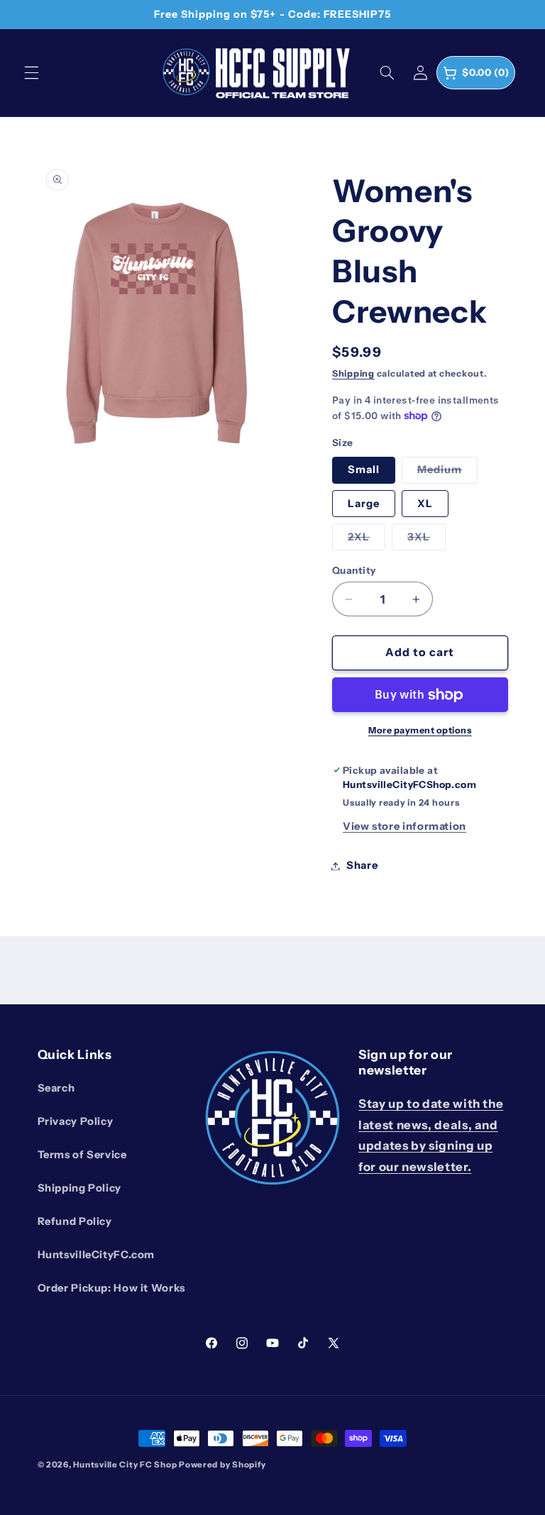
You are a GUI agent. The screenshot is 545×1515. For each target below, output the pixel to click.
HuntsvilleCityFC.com (96, 1254)
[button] (31, 72)
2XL (359, 537)
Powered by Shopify (222, 1465)
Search (56, 1088)
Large (364, 503)
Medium (439, 469)
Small (364, 469)
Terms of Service (82, 1154)
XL (425, 503)
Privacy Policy (76, 1121)
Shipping (353, 373)
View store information (404, 826)
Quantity (353, 570)
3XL (418, 537)
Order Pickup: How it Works (111, 1288)
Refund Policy (75, 1221)
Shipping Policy (79, 1188)
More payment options (420, 730)
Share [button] (362, 865)
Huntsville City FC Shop (125, 1465)
